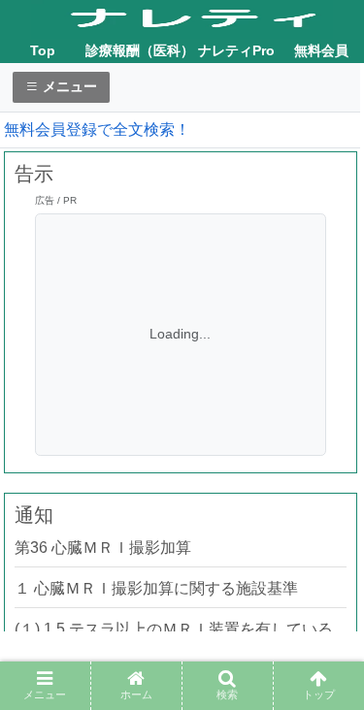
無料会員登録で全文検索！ (97, 129)
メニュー (68, 86)
